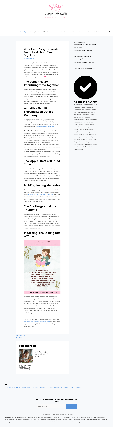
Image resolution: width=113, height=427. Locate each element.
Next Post (19, 337)
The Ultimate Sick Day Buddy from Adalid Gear (41, 353)
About (89, 32)
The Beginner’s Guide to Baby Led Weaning (25, 367)
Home (16, 32)
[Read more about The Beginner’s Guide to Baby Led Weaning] (26, 356)
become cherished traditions (45, 126)
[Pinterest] (6, 384)
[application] (27, 32)
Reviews (54, 32)
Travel (63, 32)
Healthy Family (34, 32)
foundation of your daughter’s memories (40, 194)
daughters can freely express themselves (37, 321)
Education (46, 32)
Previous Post (21, 335)
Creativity (72, 32)
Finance (81, 32)
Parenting (23, 32)
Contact (96, 32)
